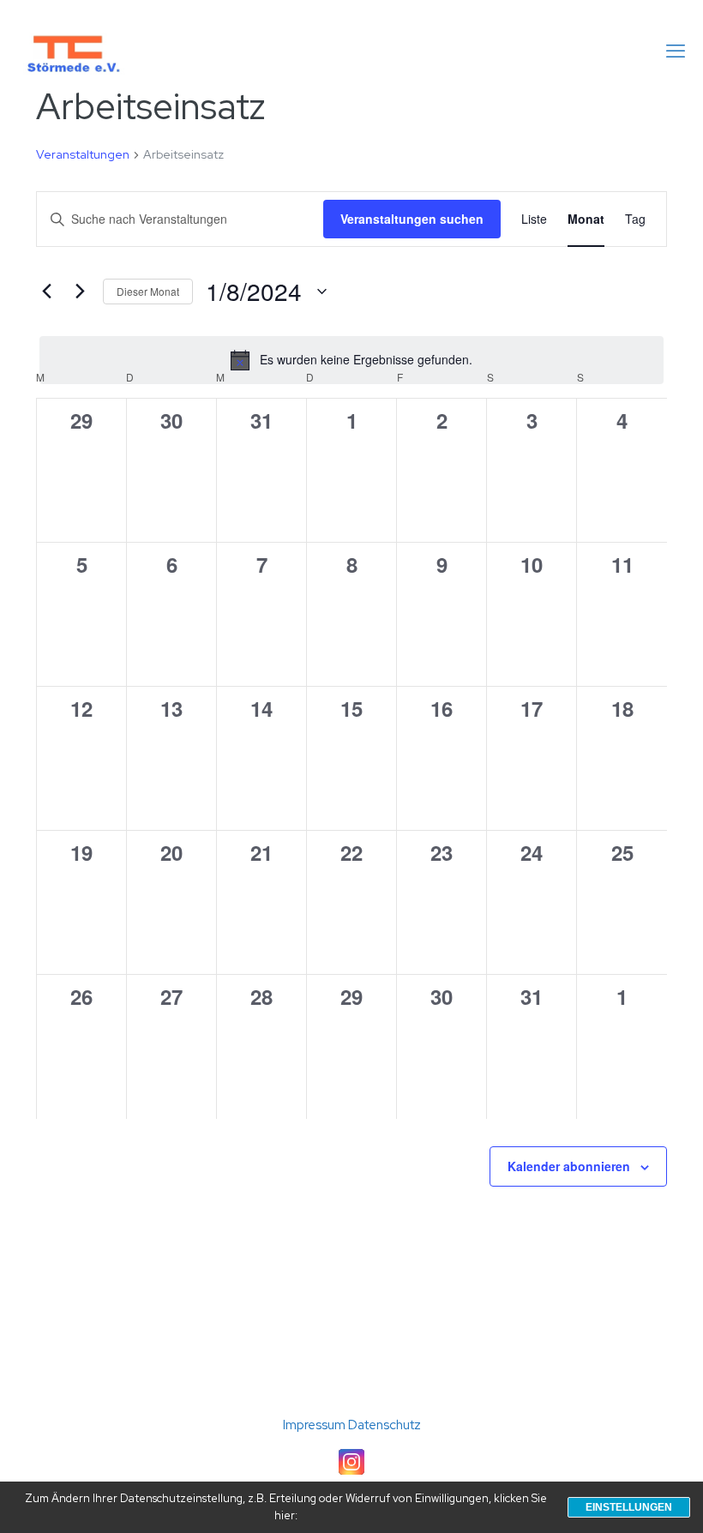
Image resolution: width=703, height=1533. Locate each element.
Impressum (315, 1425)
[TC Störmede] (72, 51)
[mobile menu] (675, 51)
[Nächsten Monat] (79, 291)
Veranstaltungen (82, 154)
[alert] (351, 360)
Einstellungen (629, 1507)
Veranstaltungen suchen (412, 218)
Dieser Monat (148, 291)
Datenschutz (384, 1425)
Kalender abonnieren (569, 1166)
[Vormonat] (46, 291)
